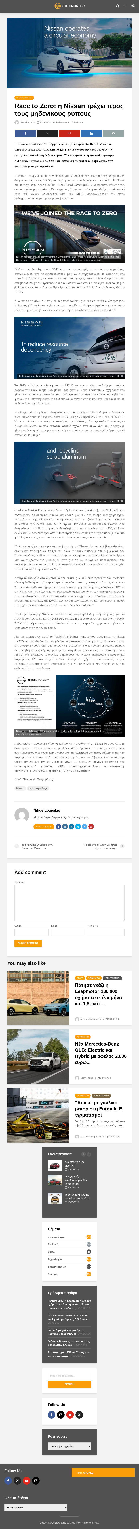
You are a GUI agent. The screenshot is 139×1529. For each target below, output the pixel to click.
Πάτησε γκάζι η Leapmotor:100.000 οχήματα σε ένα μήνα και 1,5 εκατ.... (98, 994)
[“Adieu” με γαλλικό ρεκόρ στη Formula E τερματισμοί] (38, 1115)
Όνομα (17, 926)
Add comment (62, 122)
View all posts (44, 827)
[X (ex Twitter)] (79, 1415)
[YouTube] (70, 1415)
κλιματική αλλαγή (38, 788)
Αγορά (80, 978)
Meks (72, 1523)
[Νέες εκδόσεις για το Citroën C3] (55, 1165)
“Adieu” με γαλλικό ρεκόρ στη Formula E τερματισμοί (98, 1109)
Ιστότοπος (93, 926)
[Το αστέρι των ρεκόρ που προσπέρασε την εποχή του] (55, 1198)
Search (69, 1384)
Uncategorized (24, 98)
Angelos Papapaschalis (92, 1019)
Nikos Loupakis (27, 122)
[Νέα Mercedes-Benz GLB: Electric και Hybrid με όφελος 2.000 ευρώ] (38, 1056)
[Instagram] (61, 1415)
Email (54, 926)
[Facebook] (51, 1415)
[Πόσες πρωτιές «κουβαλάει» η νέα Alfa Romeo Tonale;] (55, 1179)
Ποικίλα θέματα (101, 1096)
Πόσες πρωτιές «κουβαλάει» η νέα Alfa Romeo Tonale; (76, 1180)
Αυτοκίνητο (94, 978)
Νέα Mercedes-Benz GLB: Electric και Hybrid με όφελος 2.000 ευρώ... (101, 1053)
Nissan (20, 788)
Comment (19, 882)
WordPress (93, 1523)
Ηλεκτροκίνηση (112, 978)
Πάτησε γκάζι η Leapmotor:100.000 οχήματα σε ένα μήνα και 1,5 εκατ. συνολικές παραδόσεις (69, 1304)
